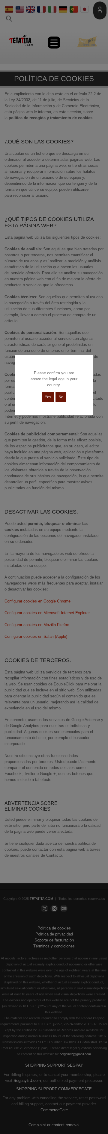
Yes (48, 397)
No (60, 397)
